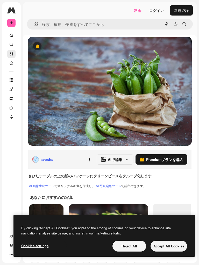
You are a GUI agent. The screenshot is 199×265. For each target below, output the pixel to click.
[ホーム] (11, 35)
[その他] (11, 255)
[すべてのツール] (11, 80)
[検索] (11, 44)
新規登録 (181, 10)
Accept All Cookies (168, 246)
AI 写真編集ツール (108, 185)
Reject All (129, 246)
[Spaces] (11, 89)
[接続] (11, 236)
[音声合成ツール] (11, 117)
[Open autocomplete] (34, 24)
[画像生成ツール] (11, 98)
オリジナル (63, 46)
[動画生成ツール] (11, 108)
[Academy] (11, 245)
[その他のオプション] (89, 159)
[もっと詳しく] (11, 63)
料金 (137, 10)
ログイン (156, 10)
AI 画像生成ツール (41, 185)
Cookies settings (34, 245)
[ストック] (11, 54)
